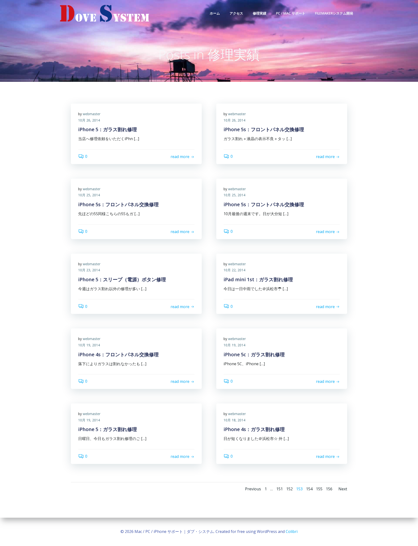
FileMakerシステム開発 (334, 13)
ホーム (215, 13)
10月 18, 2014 (234, 420)
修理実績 (259, 13)
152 (289, 489)
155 (319, 489)
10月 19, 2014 (89, 345)
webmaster (91, 114)
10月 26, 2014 (89, 120)
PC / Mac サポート (290, 13)
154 (309, 489)
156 (329, 489)
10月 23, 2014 (89, 270)
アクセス (236, 13)
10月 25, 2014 (89, 195)
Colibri (292, 531)
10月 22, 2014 (234, 270)
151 (279, 489)
